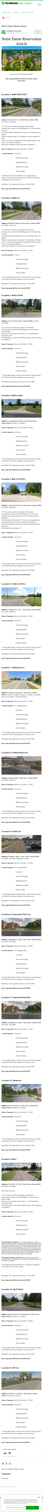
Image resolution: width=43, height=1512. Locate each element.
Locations (15, 12)
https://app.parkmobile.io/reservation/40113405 (16, 905)
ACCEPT (32, 1507)
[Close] (38, 1497)
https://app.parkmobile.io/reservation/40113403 (16, 743)
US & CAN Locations (27, 12)
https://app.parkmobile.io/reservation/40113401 (16, 574)
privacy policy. (25, 1503)
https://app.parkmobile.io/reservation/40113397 (16, 188)
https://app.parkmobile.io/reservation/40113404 (16, 822)
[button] (39, 4)
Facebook (3, 1463)
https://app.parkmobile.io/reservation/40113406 (16, 988)
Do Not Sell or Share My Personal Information (16, 1507)
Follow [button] (38, 32)
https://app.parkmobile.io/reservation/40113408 (16, 1150)
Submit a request (19, 1469)
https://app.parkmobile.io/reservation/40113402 (16, 658)
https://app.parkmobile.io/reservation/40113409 (16, 1280)
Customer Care (6, 12)
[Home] (17, 3)
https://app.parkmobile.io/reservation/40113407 (16, 1071)
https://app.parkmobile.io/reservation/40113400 (16, 470)
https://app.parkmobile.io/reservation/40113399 (16, 386)
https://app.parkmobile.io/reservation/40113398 (16, 288)
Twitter (6, 1463)
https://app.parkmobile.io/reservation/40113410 (16, 1358)
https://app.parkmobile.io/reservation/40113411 (16, 1442)
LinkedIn (9, 1463)
